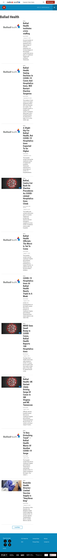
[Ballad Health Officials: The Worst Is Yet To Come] (11, 238)
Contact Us (46, 542)
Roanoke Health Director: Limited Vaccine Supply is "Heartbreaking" (28, 491)
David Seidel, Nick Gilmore (26, 207)
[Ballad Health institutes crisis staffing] (11, 26)
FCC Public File (24, 538)
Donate (51, 2)
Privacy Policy (36, 542)
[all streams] (55, 7)
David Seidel (25, 36)
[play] (4, 7)
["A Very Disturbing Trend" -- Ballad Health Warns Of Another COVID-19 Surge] (11, 435)
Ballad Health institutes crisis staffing (27, 28)
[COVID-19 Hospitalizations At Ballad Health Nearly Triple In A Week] (11, 281)
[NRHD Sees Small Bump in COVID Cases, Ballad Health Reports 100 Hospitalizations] (11, 328)
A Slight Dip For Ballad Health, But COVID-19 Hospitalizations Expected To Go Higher (28, 139)
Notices (46, 538)
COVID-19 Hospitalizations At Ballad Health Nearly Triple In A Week (28, 287)
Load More (17, 527)
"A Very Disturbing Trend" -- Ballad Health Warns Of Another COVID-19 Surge (27, 443)
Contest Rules (36, 538)
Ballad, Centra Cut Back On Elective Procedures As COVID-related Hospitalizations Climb (28, 192)
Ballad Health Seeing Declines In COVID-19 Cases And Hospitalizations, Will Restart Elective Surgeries (28, 81)
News (24, 21)
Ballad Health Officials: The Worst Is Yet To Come (27, 242)
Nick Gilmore (25, 354)
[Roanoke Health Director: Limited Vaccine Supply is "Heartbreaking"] (11, 485)
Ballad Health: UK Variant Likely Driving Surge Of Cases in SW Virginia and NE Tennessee (28, 392)
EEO (22, 542)
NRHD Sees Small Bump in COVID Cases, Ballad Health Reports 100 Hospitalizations (28, 338)
